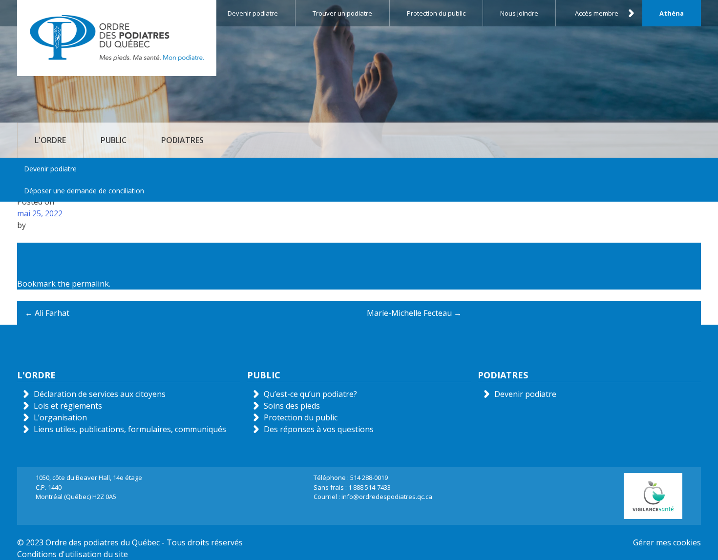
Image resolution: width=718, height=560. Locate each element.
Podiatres (182, 140)
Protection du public (436, 13)
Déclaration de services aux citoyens (100, 394)
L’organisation (60, 417)
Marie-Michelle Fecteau (414, 313)
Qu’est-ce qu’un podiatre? (310, 394)
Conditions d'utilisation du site (72, 554)
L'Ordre (50, 140)
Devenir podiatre (50, 168)
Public (114, 140)
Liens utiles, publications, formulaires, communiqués (130, 429)
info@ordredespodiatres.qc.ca (386, 496)
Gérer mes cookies (667, 542)
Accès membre (596, 13)
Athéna (671, 13)
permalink (90, 283)
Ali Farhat (47, 313)
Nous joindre (519, 13)
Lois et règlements (68, 405)
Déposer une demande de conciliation (84, 190)
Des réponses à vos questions (319, 429)
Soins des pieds (292, 405)
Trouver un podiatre (342, 13)
